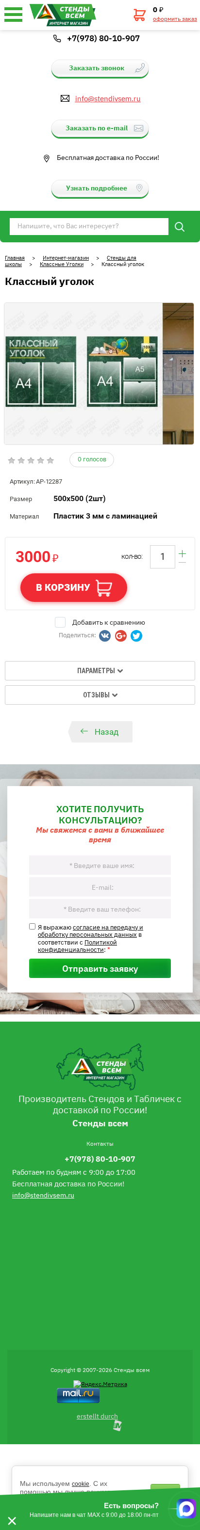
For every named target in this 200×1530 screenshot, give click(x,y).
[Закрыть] (11, 1508)
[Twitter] (136, 636)
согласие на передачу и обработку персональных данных (90, 930)
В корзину (63, 587)
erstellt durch (97, 1415)
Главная (15, 257)
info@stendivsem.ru (108, 98)
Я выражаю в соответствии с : (90, 938)
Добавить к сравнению (108, 622)
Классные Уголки (61, 264)
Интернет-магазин (66, 257)
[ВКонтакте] (105, 636)
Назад (106, 732)
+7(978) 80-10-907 (103, 38)
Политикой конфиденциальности (77, 945)
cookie (80, 1484)
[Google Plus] (121, 636)
